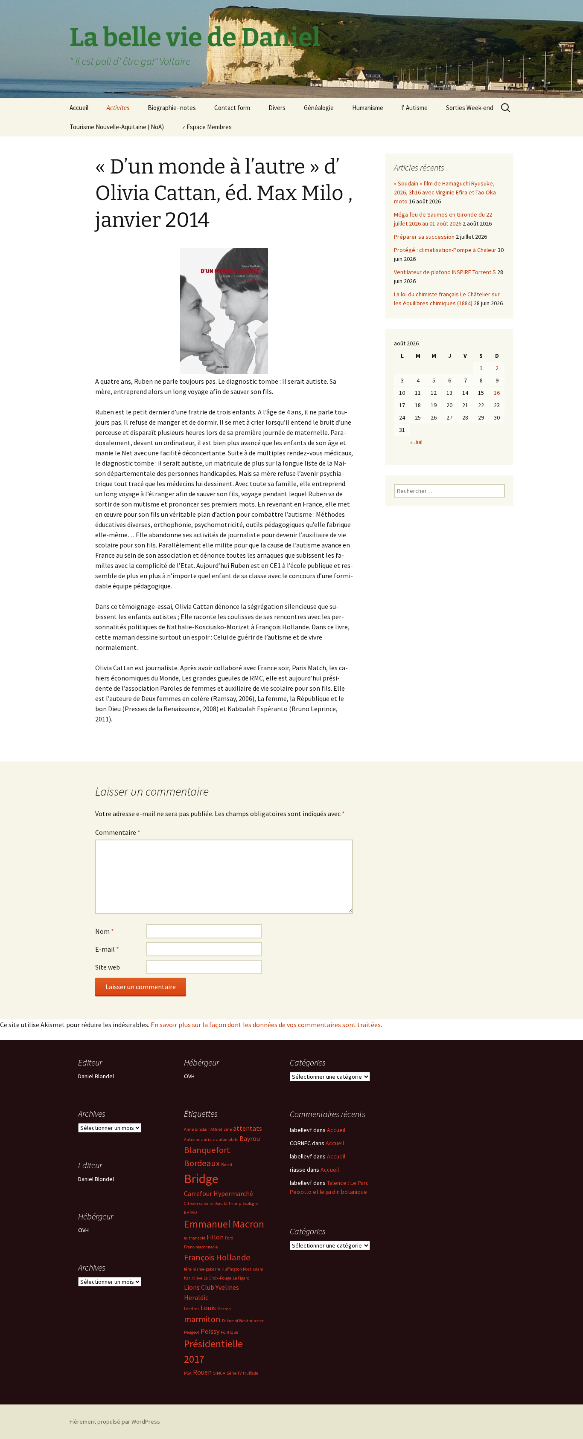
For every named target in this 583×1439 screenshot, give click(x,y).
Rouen (202, 1372)
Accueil (79, 108)
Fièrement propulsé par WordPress (115, 1421)
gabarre (213, 1269)
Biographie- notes (172, 108)
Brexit (227, 1164)
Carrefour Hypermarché (218, 1193)
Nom (104, 931)
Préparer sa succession (424, 236)
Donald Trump (227, 1203)
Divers (277, 108)
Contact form (232, 108)
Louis (208, 1307)
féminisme (194, 1269)
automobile (227, 1139)
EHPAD (190, 1212)
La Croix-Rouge (217, 1278)
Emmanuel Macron (224, 1224)
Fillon (215, 1237)
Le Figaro (241, 1278)
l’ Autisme (415, 108)
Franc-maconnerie (201, 1247)
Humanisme (367, 108)
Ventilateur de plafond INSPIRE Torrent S (445, 272)
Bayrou (249, 1138)
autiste (208, 1139)
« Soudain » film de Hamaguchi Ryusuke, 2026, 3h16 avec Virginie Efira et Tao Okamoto (446, 192)
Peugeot (191, 1332)
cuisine (206, 1203)
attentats (247, 1128)
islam (258, 1269)
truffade (250, 1373)
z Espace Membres (207, 127)
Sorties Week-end (469, 108)
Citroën (191, 1203)
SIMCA (219, 1373)
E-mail (107, 949)
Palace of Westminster (243, 1320)
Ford (229, 1238)
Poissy (210, 1331)
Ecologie (250, 1203)
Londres (191, 1309)
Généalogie (319, 108)
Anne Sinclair (196, 1129)
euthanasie (194, 1238)
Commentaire (117, 832)
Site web (107, 967)
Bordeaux (202, 1163)
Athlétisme (221, 1129)
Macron (224, 1309)
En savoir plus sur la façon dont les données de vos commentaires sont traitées (266, 1024)
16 (497, 393)
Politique (229, 1332)
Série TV (234, 1373)
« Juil (416, 442)
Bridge (201, 1179)
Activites (118, 108)
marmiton (202, 1319)
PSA (188, 1373)
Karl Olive (193, 1278)
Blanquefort (207, 1149)
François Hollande (217, 1257)
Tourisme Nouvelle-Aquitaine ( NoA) (117, 127)
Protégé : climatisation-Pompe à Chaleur (445, 250)
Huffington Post (236, 1269)
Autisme (192, 1139)
